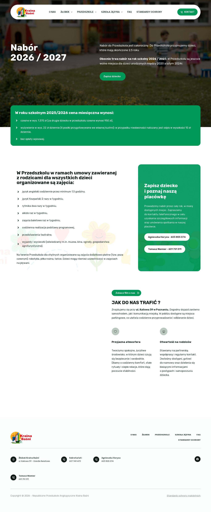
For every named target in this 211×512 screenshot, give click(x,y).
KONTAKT (189, 12)
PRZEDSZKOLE (85, 12)
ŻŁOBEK (65, 12)
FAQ (129, 12)
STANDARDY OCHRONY (149, 12)
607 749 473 (75, 461)
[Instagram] (197, 459)
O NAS (52, 12)
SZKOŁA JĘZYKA (110, 12)
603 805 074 (107, 461)
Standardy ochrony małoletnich (183, 495)
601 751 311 (24, 479)
